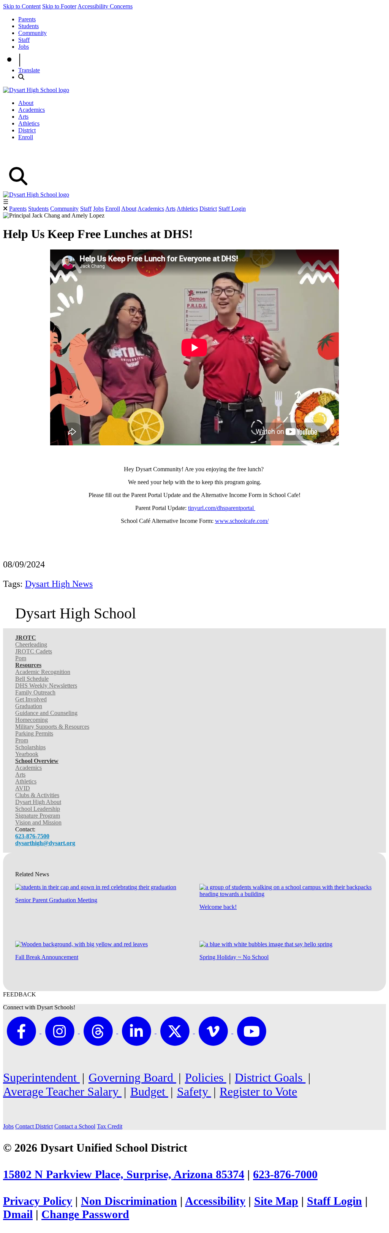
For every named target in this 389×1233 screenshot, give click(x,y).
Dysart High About (38, 802)
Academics (31, 109)
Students (28, 26)
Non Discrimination (129, 1201)
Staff (24, 40)
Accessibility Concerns (105, 6)
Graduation (28, 706)
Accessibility (215, 1201)
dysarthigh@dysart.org (45, 843)
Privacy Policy (37, 1201)
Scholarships (30, 747)
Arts (23, 116)
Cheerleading (31, 644)
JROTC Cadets (33, 651)
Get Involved (31, 699)
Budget (149, 1091)
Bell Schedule (32, 678)
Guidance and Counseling (46, 713)
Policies (205, 1077)
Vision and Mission (38, 822)
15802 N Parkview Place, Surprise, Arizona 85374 (123, 1174)
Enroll (25, 137)
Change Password (85, 1214)
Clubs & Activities (37, 795)
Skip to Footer (59, 6)
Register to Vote (258, 1091)
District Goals (270, 1077)
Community (32, 33)
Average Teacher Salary (62, 1091)
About (25, 103)
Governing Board (132, 1077)
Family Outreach (35, 692)
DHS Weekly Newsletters (46, 685)
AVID (22, 788)
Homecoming (31, 720)
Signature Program (37, 815)
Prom (21, 740)
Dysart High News (59, 584)
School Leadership (37, 809)
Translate (29, 70)
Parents (27, 19)
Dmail (18, 1214)
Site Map (276, 1201)
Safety (194, 1091)
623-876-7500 (32, 836)
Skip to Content (22, 6)
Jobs (23, 46)
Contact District (34, 1126)
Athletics (29, 123)
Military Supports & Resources (52, 726)
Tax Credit (109, 1126)
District (27, 130)
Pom (20, 658)
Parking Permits (34, 733)
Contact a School (74, 1126)
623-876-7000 (285, 1174)
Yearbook (26, 754)
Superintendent (41, 1077)
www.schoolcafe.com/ (242, 521)
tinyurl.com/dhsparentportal (221, 508)
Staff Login (232, 208)
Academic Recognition (42, 672)
